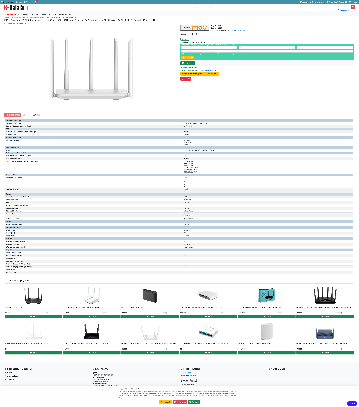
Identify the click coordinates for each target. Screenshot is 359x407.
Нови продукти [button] (40, 14)
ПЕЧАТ (187, 79)
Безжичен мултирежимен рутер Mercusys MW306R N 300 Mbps (27, 343)
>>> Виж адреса (211, 70)
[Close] (356, 388)
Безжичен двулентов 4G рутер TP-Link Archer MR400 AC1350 (259, 307)
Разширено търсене (346, 10)
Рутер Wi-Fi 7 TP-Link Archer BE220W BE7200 (254, 343)
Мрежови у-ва (17, 17)
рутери (25, 17)
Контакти (354, 2)
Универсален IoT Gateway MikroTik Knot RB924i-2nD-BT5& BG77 (202, 307)
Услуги (53, 14)
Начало (7, 17)
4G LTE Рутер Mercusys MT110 (132, 307)
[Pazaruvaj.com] (189, 372)
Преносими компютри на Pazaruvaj (189, 375)
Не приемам (181, 402)
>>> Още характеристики (15, 23)
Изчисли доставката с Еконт (187, 384)
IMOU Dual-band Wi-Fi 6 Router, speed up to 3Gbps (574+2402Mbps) (53, 17)
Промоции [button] (11, 14)
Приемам (195, 402)
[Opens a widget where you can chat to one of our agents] (352, 403)
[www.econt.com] (189, 381)
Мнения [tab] (26, 115)
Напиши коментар (238, 30)
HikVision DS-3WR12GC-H (13, 307)
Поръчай (188, 57)
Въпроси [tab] (36, 115)
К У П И (189, 63)
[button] (28, 2)
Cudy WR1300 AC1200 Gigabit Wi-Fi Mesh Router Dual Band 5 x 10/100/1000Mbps (149, 343)
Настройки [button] (166, 402)
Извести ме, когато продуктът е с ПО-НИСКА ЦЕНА (199, 74)
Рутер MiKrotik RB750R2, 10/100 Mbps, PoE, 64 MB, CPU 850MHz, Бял (204, 343)
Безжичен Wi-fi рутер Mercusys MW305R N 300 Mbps (81, 307)
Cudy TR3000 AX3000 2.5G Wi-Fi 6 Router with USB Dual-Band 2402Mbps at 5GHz (324, 343)
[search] (353, 7)
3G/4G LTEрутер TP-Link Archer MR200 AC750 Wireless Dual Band (85, 343)
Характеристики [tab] (13, 115)
